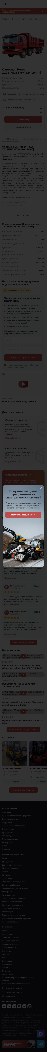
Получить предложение (23, 514)
